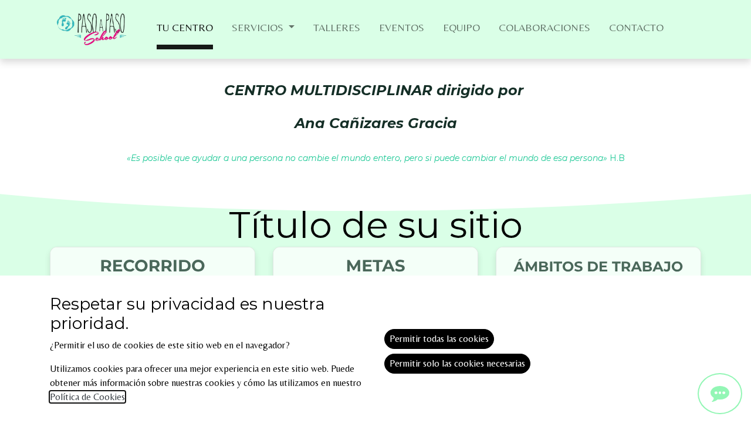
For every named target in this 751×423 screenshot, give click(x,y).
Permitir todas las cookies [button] (439, 338)
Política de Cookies (87, 396)
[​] (720, 393)
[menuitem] (185, 29)
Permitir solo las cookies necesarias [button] (457, 363)
